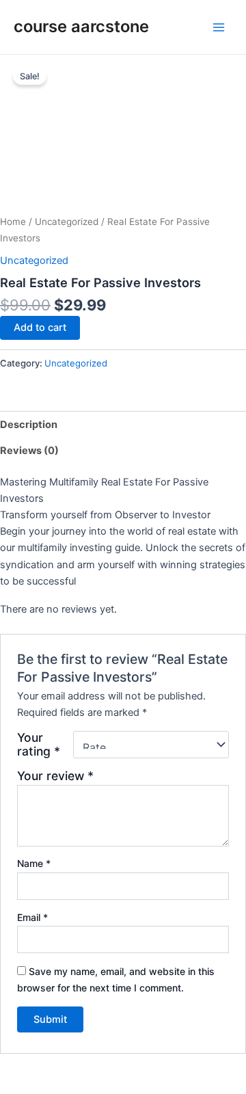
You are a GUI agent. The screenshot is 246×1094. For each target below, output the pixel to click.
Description (28, 424)
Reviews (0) (29, 450)
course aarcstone (81, 26)
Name (34, 863)
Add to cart (40, 327)
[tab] (123, 424)
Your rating (38, 744)
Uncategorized (66, 221)
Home (13, 221)
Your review (55, 776)
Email (32, 917)
